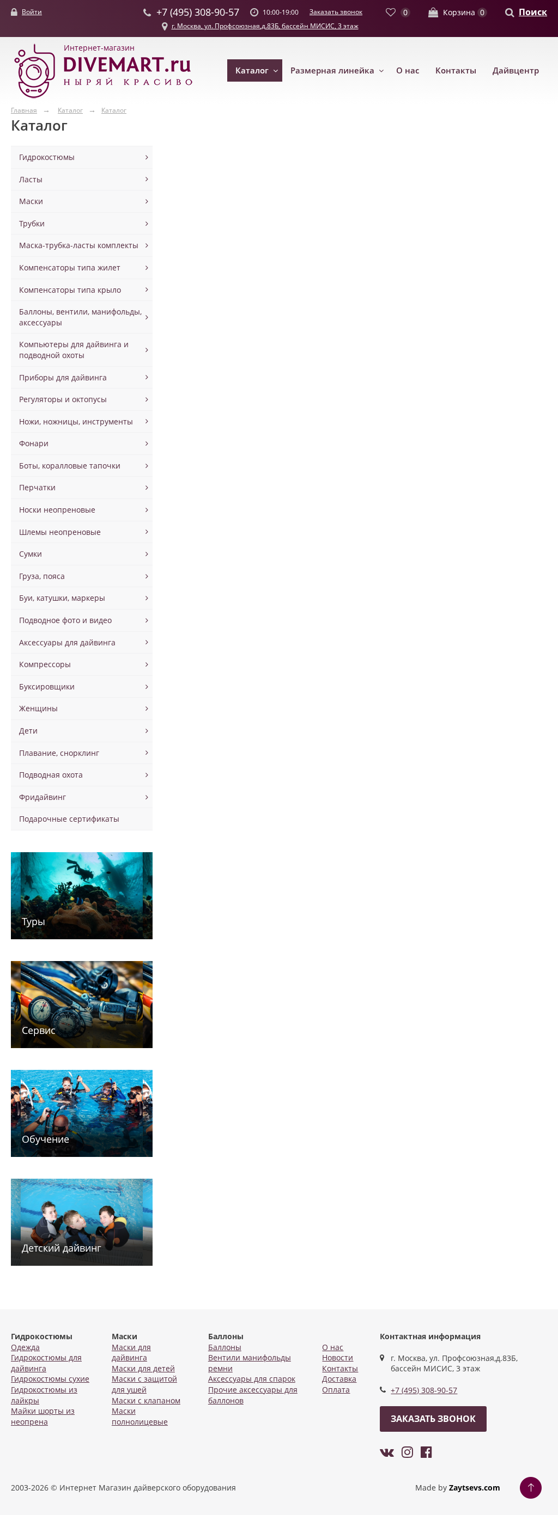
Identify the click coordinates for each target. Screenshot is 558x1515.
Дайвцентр (516, 70)
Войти (32, 11)
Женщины (38, 708)
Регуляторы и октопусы (63, 399)
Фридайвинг (42, 797)
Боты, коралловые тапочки (69, 465)
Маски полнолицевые (140, 1416)
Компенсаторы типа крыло (70, 290)
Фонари (33, 443)
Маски (31, 201)
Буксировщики (47, 686)
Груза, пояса (42, 576)
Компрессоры (45, 664)
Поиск (533, 12)
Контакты (455, 70)
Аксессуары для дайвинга (67, 642)
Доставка (339, 1379)
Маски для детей (143, 1368)
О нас (407, 70)
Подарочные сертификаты (69, 819)
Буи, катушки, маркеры (62, 598)
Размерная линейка (332, 70)
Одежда (25, 1347)
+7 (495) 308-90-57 (424, 1390)
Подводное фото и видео (65, 620)
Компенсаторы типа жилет (69, 267)
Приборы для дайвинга (63, 377)
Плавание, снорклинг (59, 753)
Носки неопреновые (57, 509)
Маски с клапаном (146, 1400)
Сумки (30, 554)
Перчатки (37, 487)
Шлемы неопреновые (60, 532)
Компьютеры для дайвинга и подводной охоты (74, 349)
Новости (337, 1357)
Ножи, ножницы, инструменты (76, 421)
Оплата (336, 1389)
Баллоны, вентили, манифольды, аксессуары (80, 317)
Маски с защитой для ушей (144, 1384)
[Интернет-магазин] (103, 99)
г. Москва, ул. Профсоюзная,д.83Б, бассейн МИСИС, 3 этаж (265, 25)
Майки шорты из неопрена (43, 1416)
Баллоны (224, 1347)
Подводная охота (51, 774)
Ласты (31, 179)
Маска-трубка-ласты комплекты (78, 245)
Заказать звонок (336, 11)
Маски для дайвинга (131, 1352)
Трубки (32, 223)
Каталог (252, 70)
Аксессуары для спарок (251, 1379)
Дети (28, 730)
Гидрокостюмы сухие (50, 1379)
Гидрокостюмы (47, 157)
